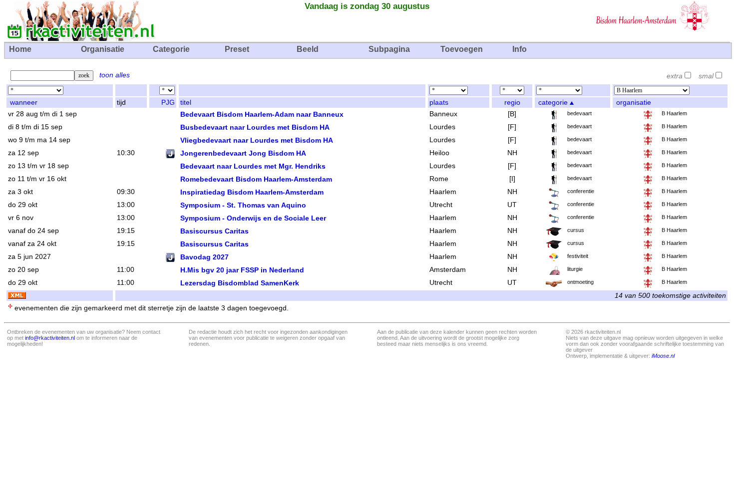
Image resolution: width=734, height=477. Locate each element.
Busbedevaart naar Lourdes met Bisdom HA (255, 127)
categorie (553, 102)
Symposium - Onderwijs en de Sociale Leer (253, 218)
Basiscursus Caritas (214, 231)
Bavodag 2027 (204, 257)
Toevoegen (461, 49)
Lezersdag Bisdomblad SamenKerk (239, 283)
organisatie (633, 102)
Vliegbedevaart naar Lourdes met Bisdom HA (256, 140)
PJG (168, 102)
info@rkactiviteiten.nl (50, 338)
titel (185, 102)
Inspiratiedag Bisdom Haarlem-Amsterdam (252, 192)
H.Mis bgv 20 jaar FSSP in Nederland (242, 270)
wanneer (23, 102)
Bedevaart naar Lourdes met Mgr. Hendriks (253, 166)
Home (20, 49)
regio (512, 102)
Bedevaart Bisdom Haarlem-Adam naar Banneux (262, 114)
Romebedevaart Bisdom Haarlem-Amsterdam (256, 179)
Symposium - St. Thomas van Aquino (243, 205)
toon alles (114, 75)
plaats (438, 102)
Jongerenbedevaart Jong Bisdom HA (243, 153)
